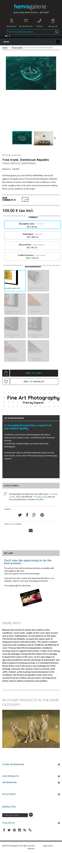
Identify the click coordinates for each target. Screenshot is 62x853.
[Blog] (29, 829)
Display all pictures (12, 155)
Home (5, 48)
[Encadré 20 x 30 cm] (32, 225)
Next (54, 137)
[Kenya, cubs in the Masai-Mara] (31, 729)
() (53, 26)
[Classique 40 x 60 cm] (32, 235)
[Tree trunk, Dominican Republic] (22, 138)
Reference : (7, 169)
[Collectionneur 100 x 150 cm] (32, 256)
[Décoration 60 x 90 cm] (32, 246)
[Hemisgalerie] (31, 7)
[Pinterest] (42, 515)
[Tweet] (20, 515)
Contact (39, 26)
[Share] (27, 515)
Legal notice (48, 845)
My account (11, 26)
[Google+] (34, 515)
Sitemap (31, 848)
